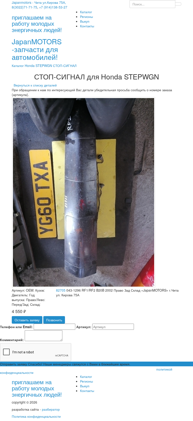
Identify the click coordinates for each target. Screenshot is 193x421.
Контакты (87, 26)
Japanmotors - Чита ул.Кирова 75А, (39, 2)
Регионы (86, 16)
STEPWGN (44, 65)
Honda (30, 65)
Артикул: (83, 326)
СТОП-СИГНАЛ (64, 65)
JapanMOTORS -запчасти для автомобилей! (37, 49)
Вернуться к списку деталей (34, 85)
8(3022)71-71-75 (24, 7)
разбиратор (51, 409)
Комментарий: (12, 339)
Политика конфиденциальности (36, 416)
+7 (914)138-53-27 (53, 7)
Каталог (86, 11)
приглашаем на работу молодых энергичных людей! (37, 388)
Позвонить (54, 320)
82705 (60, 290)
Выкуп (84, 21)
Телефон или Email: (16, 326)
